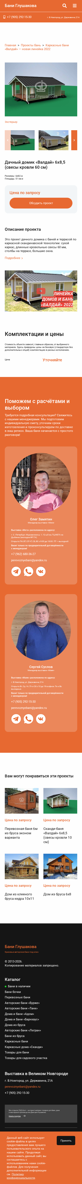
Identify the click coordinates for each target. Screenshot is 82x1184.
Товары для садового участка (26, 1058)
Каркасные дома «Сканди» (24, 1047)
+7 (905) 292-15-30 (19, 17)
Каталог (12, 979)
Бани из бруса (14, 1036)
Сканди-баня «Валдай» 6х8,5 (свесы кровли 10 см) (57, 835)
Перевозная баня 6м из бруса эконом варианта (21, 833)
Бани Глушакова (20, 5)
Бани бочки (13, 992)
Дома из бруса (15, 1025)
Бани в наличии (19, 986)
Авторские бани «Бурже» (22, 1003)
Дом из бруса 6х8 (57, 894)
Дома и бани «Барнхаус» (22, 1019)
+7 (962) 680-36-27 (23, 554)
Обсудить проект (41, 203)
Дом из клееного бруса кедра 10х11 (19, 896)
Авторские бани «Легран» (23, 1030)
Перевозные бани (17, 997)
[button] (74, 140)
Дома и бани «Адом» (19, 1014)
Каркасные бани (16, 1041)
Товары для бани (17, 1052)
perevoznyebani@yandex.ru (29, 560)
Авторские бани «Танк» (21, 1008)
